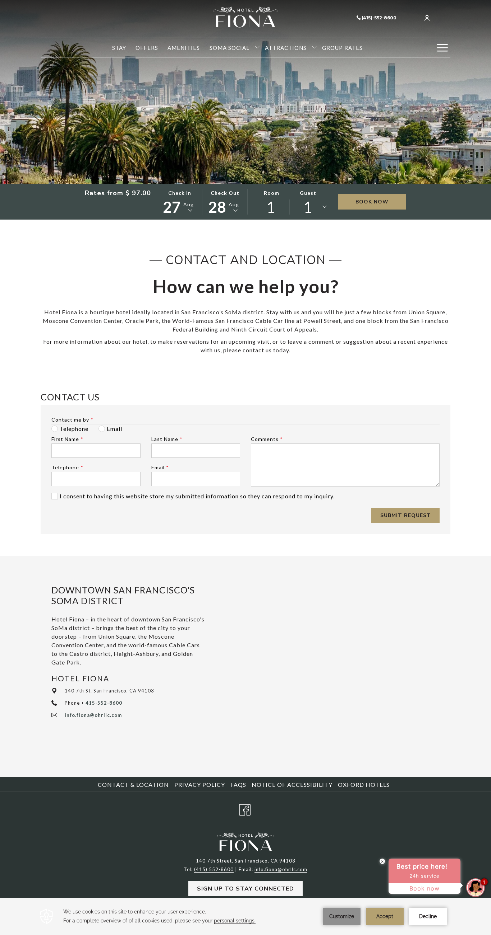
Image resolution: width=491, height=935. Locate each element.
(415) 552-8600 (214, 869)
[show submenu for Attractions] (314, 47)
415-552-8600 (104, 703)
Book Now (372, 201)
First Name (67, 439)
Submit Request (405, 515)
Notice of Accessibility (292, 784)
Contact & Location (133, 784)
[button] (180, 202)
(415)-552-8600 (379, 17)
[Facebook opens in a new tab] (245, 808)
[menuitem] (119, 47)
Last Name (167, 439)
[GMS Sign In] (427, 17)
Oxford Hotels (364, 784)
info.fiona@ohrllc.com (93, 715)
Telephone (67, 467)
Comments (267, 439)
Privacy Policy (199, 784)
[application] (245, 916)
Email (160, 467)
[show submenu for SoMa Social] (257, 47)
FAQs (238, 784)
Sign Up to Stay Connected (245, 889)
